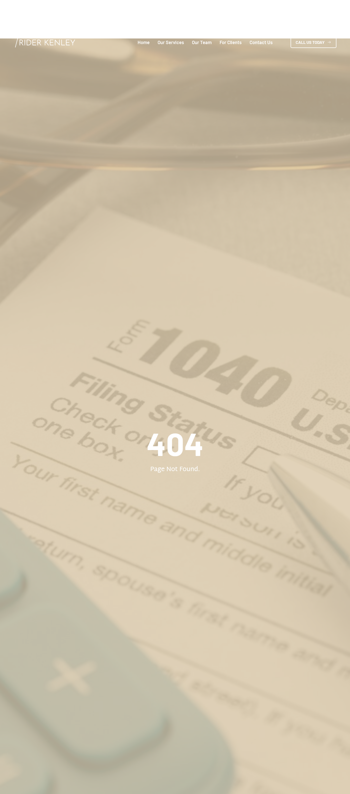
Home (144, 42)
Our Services (171, 42)
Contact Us (261, 42)
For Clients (231, 42)
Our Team (202, 42)
